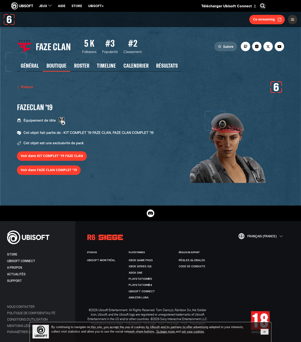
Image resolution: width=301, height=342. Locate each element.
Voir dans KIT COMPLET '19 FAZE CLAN (52, 155)
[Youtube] (279, 46)
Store (12, 254)
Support (14, 281)
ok (264, 331)
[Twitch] (245, 46)
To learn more (166, 331)
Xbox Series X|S (140, 266)
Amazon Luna (139, 297)
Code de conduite (192, 266)
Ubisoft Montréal (101, 260)
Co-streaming (264, 19)
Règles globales (192, 260)
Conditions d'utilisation (27, 319)
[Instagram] (256, 46)
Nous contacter (21, 306)
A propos (14, 267)
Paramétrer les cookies (27, 332)
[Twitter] (268, 46)
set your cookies (193, 331)
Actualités (16, 274)
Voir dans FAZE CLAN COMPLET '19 (49, 170)
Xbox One (136, 272)
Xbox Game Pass (141, 260)
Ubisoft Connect (21, 261)
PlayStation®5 (140, 278)
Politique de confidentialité (31, 313)
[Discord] (150, 213)
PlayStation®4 (140, 285)
